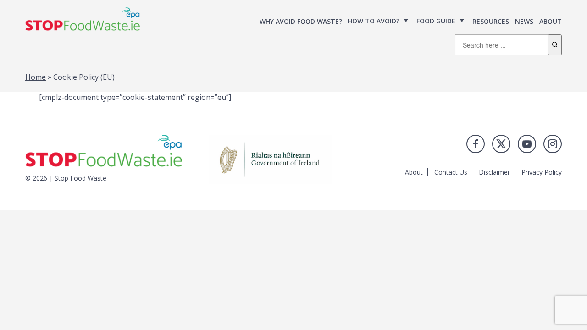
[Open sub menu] (406, 21)
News (524, 21)
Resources (490, 21)
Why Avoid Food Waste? (301, 21)
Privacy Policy (541, 172)
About (550, 21)
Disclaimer (494, 172)
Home (35, 77)
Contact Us (450, 172)
